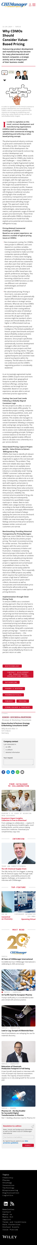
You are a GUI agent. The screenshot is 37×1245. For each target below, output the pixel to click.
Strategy (7, 1183)
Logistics (8, 1195)
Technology (8, 1188)
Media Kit (8, 1217)
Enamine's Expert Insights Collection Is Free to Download (14, 819)
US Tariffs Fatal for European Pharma (17, 995)
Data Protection (11, 1224)
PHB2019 (9, 701)
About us (7, 1214)
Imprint (7, 1219)
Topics (18, 27)
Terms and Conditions (14, 1222)
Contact (7, 1212)
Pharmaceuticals (13, 695)
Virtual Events (11, 1227)
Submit (28, 1145)
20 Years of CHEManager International (17, 959)
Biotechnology (12, 666)
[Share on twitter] (8, 772)
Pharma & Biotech (13, 689)
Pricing (23, 701)
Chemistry (17, 992)
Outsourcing (11, 682)
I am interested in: (10, 744)
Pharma (13, 1108)
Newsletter (8, 1209)
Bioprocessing (10, 1190)
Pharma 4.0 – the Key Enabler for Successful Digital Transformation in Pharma (13, 1113)
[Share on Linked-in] (13, 772)
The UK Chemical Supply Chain (14, 869)
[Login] (30, 4)
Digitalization (11, 1193)
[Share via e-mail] (22, 772)
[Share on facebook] (3, 772)
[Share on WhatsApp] (17, 772)
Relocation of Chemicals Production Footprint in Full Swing (16, 1067)
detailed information (13, 752)
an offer (8, 747)
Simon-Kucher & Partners (17, 707)
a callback (9, 750)
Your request (8, 758)
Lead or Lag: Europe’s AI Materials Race (17, 1030)
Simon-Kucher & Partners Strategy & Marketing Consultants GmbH (16, 724)
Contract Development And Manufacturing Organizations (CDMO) (18, 674)
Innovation (15, 1028)
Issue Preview (10, 1230)
